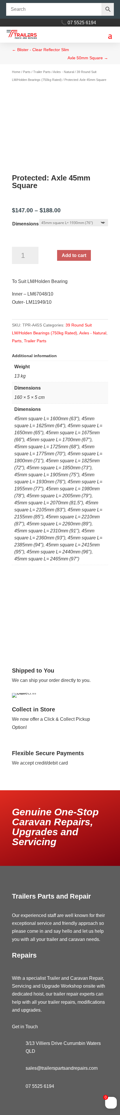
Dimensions (25, 223)
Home (16, 72)
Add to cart (74, 255)
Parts (27, 72)
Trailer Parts (42, 72)
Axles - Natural (63, 72)
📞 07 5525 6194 (78, 22)
